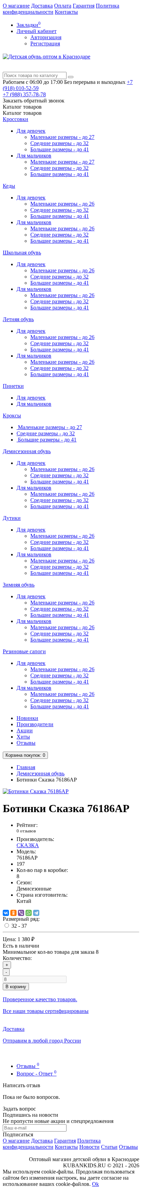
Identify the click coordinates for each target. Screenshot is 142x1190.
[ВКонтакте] (6, 913)
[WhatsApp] (29, 913)
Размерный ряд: (21, 919)
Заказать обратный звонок (33, 100)
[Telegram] (36, 913)
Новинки (27, 718)
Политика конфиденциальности (52, 1144)
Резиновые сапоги (24, 651)
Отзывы (26, 743)
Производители (35, 724)
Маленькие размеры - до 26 (62, 204)
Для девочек (31, 131)
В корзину (16, 986)
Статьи (109, 1147)
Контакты (66, 12)
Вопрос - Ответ (37, 1074)
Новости (89, 1147)
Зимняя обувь (18, 585)
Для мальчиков (34, 156)
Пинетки (13, 386)
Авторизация (45, 37)
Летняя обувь (18, 319)
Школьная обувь (22, 252)
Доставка (42, 6)
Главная (26, 767)
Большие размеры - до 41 (59, 149)
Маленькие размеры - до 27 (62, 137)
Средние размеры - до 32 (59, 143)
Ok (95, 1184)
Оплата (62, 6)
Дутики (12, 518)
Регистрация (45, 43)
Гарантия (83, 6)
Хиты (23, 737)
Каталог (22, 113)
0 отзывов (26, 830)
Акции (25, 730)
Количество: (17, 958)
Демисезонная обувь (27, 451)
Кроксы (12, 415)
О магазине (16, 6)
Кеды (9, 186)
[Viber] (21, 913)
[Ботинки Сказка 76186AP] (36, 791)
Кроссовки (15, 119)
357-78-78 (24, 94)
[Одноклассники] (13, 913)
